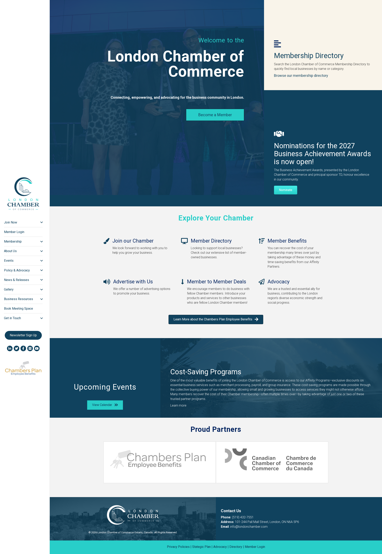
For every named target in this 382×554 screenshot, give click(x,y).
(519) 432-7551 (243, 517)
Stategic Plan (201, 547)
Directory (235, 547)
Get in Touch (12, 318)
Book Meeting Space (18, 308)
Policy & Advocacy (17, 270)
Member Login (14, 232)
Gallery (9, 289)
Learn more (178, 405)
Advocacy (220, 547)
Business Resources (18, 299)
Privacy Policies (178, 547)
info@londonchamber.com (249, 527)
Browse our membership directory (301, 75)
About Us (10, 251)
